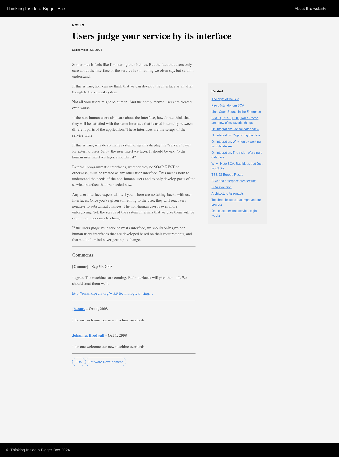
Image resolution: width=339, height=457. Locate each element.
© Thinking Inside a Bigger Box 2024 (38, 450)
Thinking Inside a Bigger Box (36, 8)
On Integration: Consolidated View (235, 129)
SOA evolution (221, 187)
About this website (310, 8)
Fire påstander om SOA (227, 105)
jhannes (78, 309)
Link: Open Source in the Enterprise (236, 111)
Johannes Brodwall (88, 335)
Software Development (105, 362)
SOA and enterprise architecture (233, 181)
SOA (79, 362)
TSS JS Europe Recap (227, 174)
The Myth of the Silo (225, 99)
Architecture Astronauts (227, 193)
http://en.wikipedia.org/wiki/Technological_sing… (112, 293)
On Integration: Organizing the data (235, 135)
